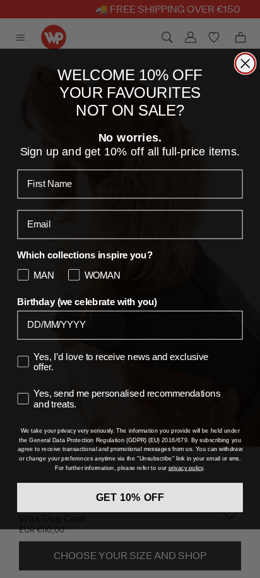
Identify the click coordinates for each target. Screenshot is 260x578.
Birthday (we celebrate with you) (87, 302)
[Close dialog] (245, 63)
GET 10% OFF (130, 497)
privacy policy (185, 467)
